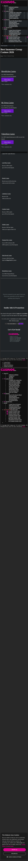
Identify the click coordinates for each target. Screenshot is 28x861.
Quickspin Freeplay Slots (14, 415)
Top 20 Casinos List (13, 18)
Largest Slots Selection (14, 15)
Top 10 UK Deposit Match (15, 20)
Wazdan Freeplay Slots (13, 38)
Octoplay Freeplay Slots (14, 37)
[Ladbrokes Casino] (6, 192)
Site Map (11, 9)
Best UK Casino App (14, 386)
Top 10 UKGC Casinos (14, 381)
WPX (24, 359)
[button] (14, 857)
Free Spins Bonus (13, 25)
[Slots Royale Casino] (6, 254)
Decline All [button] (14, 853)
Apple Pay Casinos (13, 16)
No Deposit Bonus (13, 26)
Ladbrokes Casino (6, 193)
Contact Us (11, 8)
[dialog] (14, 846)
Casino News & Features (15, 30)
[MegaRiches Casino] (7, 69)
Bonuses (8, 19)
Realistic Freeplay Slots (14, 412)
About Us (6, 5)
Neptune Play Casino (7, 240)
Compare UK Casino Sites (15, 12)
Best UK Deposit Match (14, 13)
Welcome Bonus (13, 22)
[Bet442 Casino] (6, 177)
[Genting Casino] (6, 207)
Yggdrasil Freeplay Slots (14, 40)
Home (2, 56)
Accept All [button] (14, 849)
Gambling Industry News (15, 33)
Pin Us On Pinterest (14, 341)
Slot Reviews (9, 27)
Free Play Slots (14, 35)
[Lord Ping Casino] (6, 161)
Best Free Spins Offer (14, 384)
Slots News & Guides (14, 31)
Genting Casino (5, 209)
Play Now (7, 79)
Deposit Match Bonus (14, 23)
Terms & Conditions (8, 365)
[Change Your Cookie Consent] (4, 43)
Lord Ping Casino (6, 162)
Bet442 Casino (5, 178)
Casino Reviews (9, 11)
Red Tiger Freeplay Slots (14, 418)
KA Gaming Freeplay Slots (14, 421)
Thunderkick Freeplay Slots (15, 41)
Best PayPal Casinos (14, 389)
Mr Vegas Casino (7, 103)
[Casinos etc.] (9, 3)
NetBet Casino (5, 224)
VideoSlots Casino (8, 134)
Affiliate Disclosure (8, 366)
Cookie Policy (7, 362)
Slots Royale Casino (7, 255)
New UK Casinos (13, 392)
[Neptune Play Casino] (6, 238)
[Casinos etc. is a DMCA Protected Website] (14, 345)
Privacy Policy (7, 363)
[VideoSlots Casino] (7, 132)
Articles (5, 29)
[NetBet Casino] (6, 223)
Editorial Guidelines (13, 7)
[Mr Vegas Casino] (7, 101)
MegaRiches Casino (8, 71)
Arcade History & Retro (14, 34)
